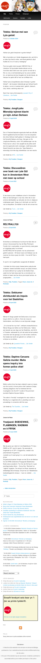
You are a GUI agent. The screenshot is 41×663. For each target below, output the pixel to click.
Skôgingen (26, 14)
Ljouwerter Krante (19, 343)
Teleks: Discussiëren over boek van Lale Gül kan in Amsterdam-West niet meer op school (16, 173)
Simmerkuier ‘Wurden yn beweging (21, 539)
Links (29, 18)
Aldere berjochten (9, 488)
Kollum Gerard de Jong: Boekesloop (13, 514)
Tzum (13, 209)
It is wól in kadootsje (19, 581)
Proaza (18, 14)
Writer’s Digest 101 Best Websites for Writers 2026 (17, 504)
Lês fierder (14, 95)
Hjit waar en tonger (19, 591)
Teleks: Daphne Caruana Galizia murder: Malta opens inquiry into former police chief (16, 361)
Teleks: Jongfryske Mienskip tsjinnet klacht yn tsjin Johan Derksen (16, 111)
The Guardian (16, 406)
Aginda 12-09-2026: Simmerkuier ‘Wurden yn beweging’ (19, 521)
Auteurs (15, 18)
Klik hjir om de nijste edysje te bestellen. (15, 617)
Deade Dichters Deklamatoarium (20, 553)
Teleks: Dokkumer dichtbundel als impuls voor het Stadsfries (15, 296)
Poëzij (11, 14)
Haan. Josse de (27, 282)
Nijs (5, 14)
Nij (10, 99)
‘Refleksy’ (6, 549)
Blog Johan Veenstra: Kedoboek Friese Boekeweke (17, 506)
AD (14, 155)
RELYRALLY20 (11, 224)
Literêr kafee (14, 563)
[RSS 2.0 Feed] (20, 629)
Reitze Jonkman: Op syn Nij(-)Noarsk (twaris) (16, 508)
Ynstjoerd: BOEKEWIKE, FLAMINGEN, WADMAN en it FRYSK (16, 425)
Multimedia (7, 18)
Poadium (14, 99)
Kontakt (22, 18)
